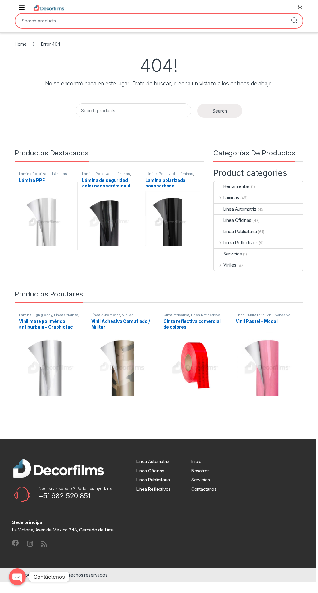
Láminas (59, 174)
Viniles (229, 265)
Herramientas (236, 186)
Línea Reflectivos (240, 242)
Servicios (232, 253)
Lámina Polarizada (35, 174)
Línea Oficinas (237, 220)
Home (20, 44)
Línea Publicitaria (240, 231)
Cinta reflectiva (176, 315)
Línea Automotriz (240, 209)
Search (294, 21)
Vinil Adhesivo (278, 315)
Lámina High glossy (35, 315)
